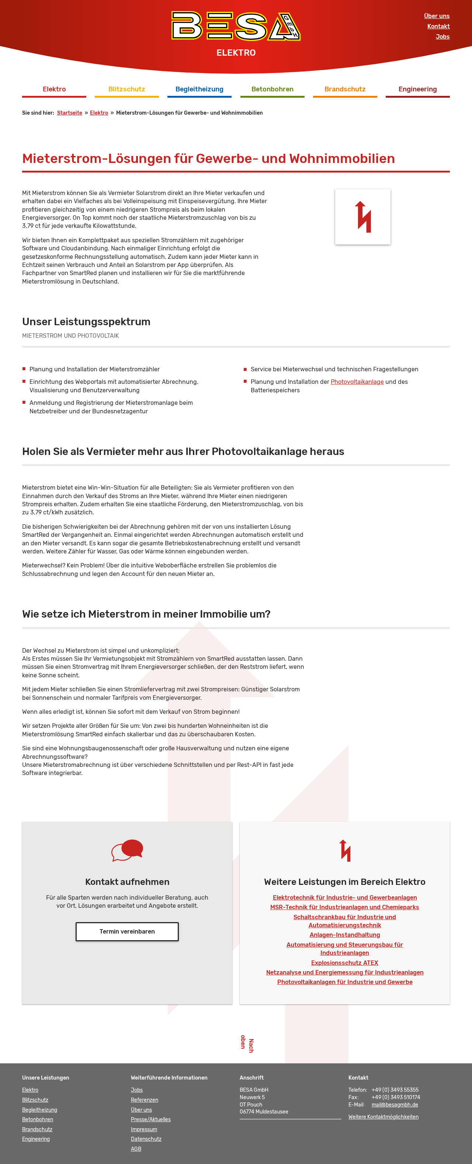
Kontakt (438, 26)
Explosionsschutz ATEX (344, 962)
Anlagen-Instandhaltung (345, 934)
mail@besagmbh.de (395, 1105)
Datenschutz (146, 1139)
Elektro (54, 89)
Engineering (418, 89)
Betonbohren (272, 89)
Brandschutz (345, 89)
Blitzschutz (126, 89)
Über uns (437, 16)
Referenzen (144, 1100)
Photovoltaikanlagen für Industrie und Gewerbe (345, 982)
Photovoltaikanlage (357, 381)
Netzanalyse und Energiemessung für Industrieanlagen (345, 972)
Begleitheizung (199, 89)
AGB (136, 1149)
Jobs (443, 36)
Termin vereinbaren (127, 931)
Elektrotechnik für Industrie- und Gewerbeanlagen (345, 897)
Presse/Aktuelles (151, 1119)
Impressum (144, 1129)
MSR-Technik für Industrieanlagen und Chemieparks (344, 907)
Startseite (69, 113)
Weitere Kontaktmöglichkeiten (383, 1117)
